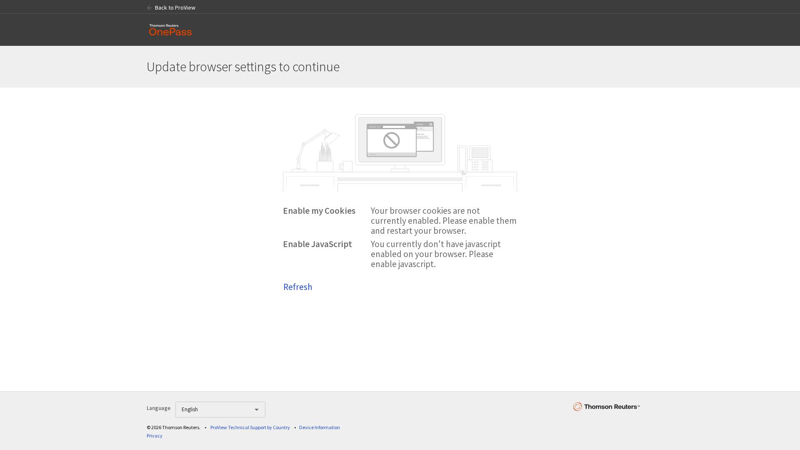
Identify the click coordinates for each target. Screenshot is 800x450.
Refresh (297, 286)
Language (158, 408)
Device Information (319, 427)
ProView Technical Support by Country (250, 427)
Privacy (154, 435)
